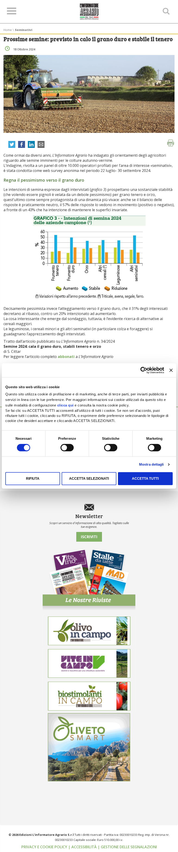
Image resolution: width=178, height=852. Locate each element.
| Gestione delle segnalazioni (127, 846)
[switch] (67, 447)
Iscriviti (89, 536)
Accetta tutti (145, 478)
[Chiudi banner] (171, 370)
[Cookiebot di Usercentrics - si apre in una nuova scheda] (144, 370)
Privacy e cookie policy (44, 846)
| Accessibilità (83, 846)
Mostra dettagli (151, 464)
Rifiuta (32, 478)
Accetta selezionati (89, 478)
